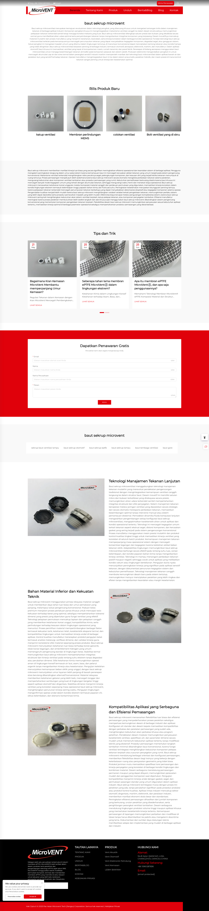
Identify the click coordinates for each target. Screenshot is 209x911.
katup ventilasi (45, 134)
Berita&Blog (145, 10)
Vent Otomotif (112, 856)
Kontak (174, 10)
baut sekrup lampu (121, 448)
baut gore (167, 448)
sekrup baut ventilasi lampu (45, 448)
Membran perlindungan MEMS (85, 136)
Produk (113, 10)
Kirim (104, 402)
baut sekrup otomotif (74, 448)
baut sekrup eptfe (98, 448)
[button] (102, 312)
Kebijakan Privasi (85, 878)
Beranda (75, 10)
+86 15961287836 (42, 3)
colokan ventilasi (124, 134)
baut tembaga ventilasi (146, 448)
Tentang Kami (94, 10)
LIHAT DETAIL (46, 113)
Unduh (127, 10)
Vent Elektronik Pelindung (118, 861)
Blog (161, 10)
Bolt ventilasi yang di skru (163, 134)
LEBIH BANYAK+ (113, 870)
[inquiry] (205, 446)
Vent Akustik (111, 852)
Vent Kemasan (112, 865)
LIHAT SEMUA (36, 305)
